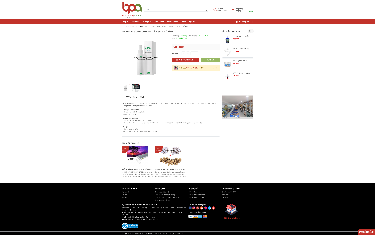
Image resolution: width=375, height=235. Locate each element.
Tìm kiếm (225, 195)
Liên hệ (183, 22)
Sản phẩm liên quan (231, 31)
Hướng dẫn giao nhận (196, 197)
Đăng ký (238, 11)
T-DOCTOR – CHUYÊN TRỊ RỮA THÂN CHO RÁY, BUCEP (241, 36)
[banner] (238, 107)
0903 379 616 (153, 219)
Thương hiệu (146, 22)
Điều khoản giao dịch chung (165, 195)
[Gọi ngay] (361, 232)
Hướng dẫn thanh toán (196, 195)
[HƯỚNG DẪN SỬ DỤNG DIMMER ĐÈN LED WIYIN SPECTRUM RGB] (137, 156)
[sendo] (213, 208)
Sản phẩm (159, 22)
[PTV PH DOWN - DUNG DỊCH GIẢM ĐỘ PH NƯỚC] (227, 76)
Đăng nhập (239, 9)
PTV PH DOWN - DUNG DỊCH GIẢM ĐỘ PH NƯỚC (241, 73)
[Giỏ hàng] (251, 9)
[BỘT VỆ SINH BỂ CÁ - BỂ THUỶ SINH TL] (227, 64)
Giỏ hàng (225, 197)
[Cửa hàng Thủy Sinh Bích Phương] (132, 9)
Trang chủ (125, 22)
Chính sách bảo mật (162, 192)
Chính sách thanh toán (163, 200)
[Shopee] (201, 208)
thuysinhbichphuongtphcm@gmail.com (140, 217)
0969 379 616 (142, 219)
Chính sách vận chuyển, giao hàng (167, 197)
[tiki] (209, 208)
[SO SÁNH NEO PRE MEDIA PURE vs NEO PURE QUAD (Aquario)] (171, 156)
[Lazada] (205, 208)
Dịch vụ (192, 22)
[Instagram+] (194, 208)
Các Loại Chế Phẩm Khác (141, 26)
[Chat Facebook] (366, 232)
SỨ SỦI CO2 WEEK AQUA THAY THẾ (241, 48)
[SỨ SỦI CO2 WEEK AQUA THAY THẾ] (227, 52)
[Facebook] (190, 208)
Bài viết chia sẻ (172, 22)
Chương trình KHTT (229, 192)
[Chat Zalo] (372, 232)
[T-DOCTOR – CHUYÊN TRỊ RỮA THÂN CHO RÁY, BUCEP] (227, 39)
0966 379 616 (192, 68)
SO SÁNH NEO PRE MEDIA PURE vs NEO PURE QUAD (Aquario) (169, 169)
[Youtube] (197, 208)
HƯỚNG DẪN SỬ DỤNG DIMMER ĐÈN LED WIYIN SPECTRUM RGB (136, 169)
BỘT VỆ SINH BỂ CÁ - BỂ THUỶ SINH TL (241, 61)
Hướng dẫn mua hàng (196, 192)
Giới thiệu (135, 22)
